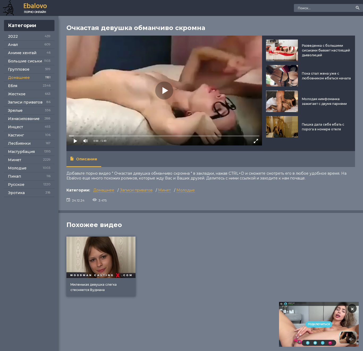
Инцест (15, 127)
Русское (16, 184)
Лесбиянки (19, 143)
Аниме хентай (22, 52)
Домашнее (19, 77)
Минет (14, 159)
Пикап (14, 176)
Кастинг (16, 135)
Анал (13, 44)
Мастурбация (21, 151)
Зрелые (15, 110)
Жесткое (17, 94)
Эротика (16, 192)
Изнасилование (24, 118)
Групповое (18, 69)
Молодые (17, 168)
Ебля (12, 85)
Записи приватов (25, 102)
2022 (13, 36)
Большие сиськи (25, 61)
